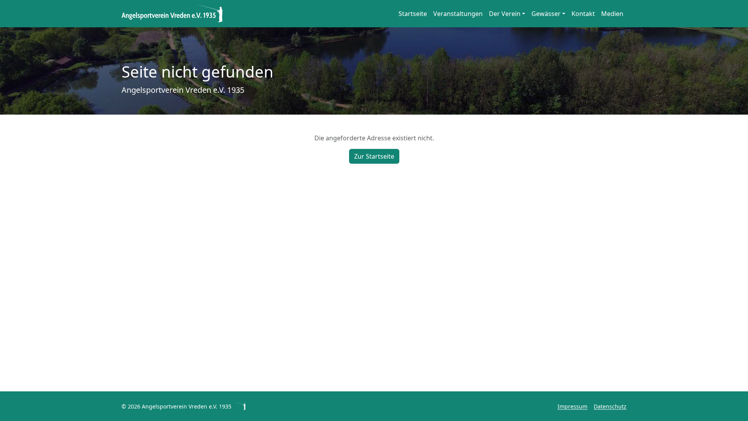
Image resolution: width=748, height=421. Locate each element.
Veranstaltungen (458, 13)
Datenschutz (610, 406)
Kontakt (583, 13)
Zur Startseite (374, 156)
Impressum (572, 406)
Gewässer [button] (546, 13)
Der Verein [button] (504, 13)
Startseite (413, 13)
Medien (612, 13)
